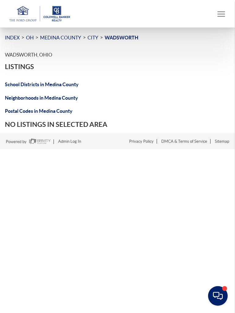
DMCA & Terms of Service (184, 141)
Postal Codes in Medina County (39, 111)
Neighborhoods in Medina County (41, 98)
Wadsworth (121, 37)
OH (30, 37)
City (93, 37)
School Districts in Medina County (42, 84)
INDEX (12, 37)
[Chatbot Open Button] (218, 296)
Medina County (60, 37)
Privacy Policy (141, 141)
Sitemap (222, 141)
